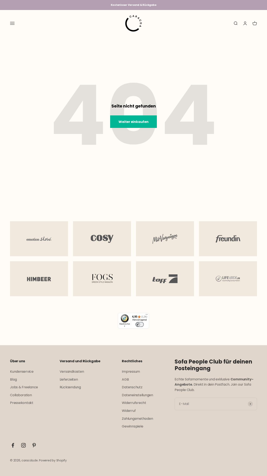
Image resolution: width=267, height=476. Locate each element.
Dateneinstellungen (137, 395)
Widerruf (129, 410)
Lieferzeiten (69, 379)
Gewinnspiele (132, 426)
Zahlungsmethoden (137, 418)
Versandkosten (72, 371)
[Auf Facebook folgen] (13, 445)
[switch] (140, 324)
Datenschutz (132, 387)
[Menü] (146, 315)
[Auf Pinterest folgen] (34, 445)
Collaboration (21, 395)
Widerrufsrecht (134, 402)
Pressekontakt (21, 402)
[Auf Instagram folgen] (23, 445)
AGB (125, 379)
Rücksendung (70, 387)
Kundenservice (22, 371)
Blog (13, 379)
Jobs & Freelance (24, 387)
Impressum (131, 371)
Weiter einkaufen (133, 121)
